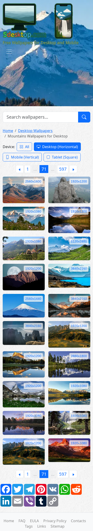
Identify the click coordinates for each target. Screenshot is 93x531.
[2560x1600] (24, 189)
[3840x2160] (69, 275)
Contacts (78, 520)
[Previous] (20, 169)
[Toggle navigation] (9, 51)
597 (63, 169)
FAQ (22, 520)
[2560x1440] (24, 305)
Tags (29, 526)
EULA (34, 520)
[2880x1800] (69, 363)
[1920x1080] (24, 218)
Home (8, 130)
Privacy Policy (54, 520)
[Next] (73, 169)
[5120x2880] (69, 247)
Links (41, 526)
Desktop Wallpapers (35, 130)
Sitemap (58, 526)
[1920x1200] (69, 189)
